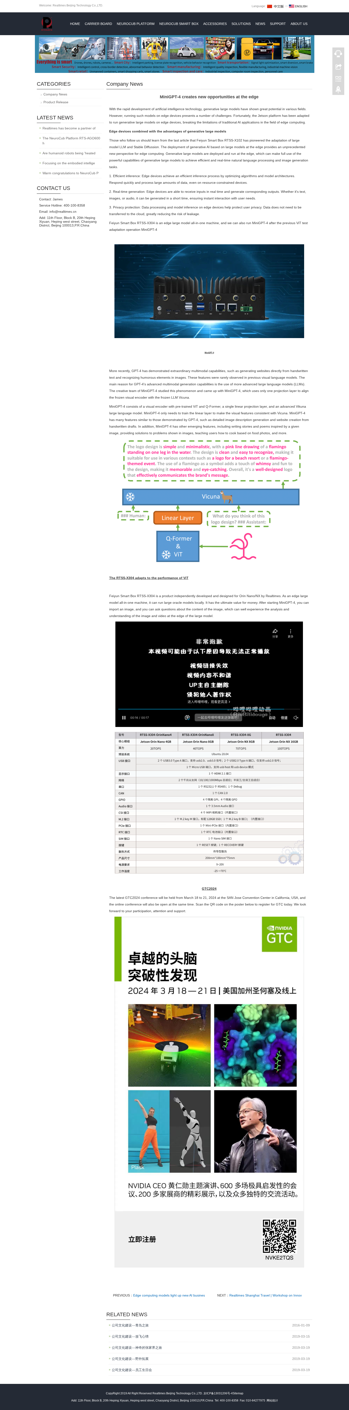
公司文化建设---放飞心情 (130, 1336)
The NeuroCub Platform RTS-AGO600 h (71, 140)
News (260, 24)
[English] (298, 6)
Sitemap (238, 1393)
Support (278, 24)
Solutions (241, 24)
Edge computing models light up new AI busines (169, 1295)
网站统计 (272, 1400)
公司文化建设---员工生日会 (132, 1370)
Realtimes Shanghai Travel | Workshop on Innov (265, 1295)
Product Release (55, 102)
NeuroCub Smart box (178, 24)
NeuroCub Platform (136, 24)
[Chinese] (275, 6)
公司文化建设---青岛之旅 (130, 1325)
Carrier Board (98, 24)
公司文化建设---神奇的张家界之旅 (137, 1347)
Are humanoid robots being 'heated (68, 153)
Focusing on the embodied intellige (68, 163)
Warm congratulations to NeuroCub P (70, 173)
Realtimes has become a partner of (68, 128)
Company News (55, 94)
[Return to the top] (338, 91)
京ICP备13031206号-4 (218, 1393)
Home (75, 24)
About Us (299, 24)
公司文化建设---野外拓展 (130, 1359)
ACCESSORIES (215, 24)
